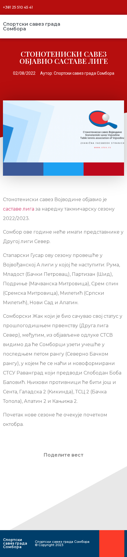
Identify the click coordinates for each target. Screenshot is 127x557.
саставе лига (18, 209)
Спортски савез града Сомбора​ (31, 26)
